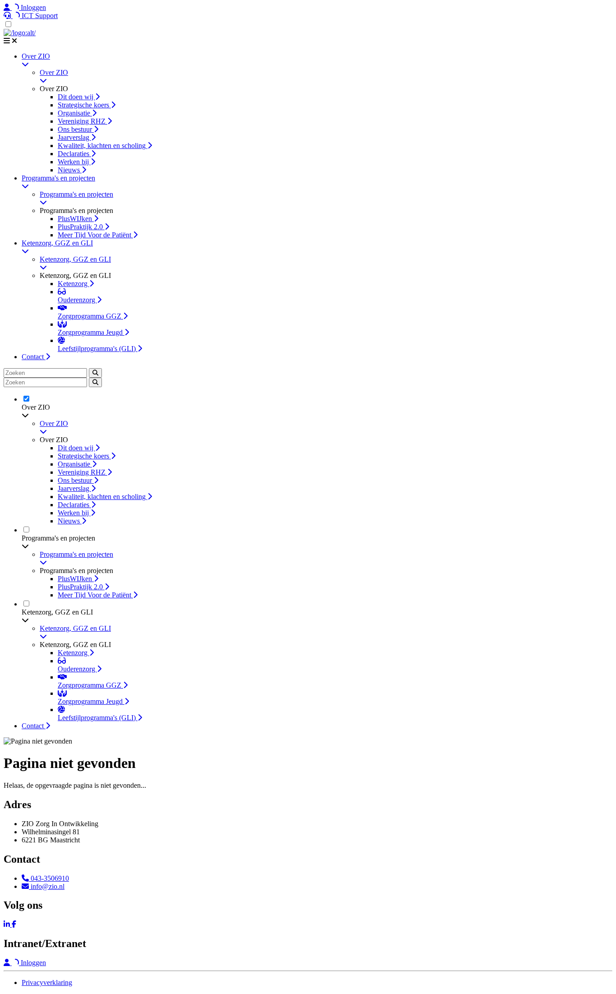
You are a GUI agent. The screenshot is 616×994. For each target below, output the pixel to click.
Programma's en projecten (58, 178)
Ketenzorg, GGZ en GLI (57, 243)
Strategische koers (84, 105)
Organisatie (75, 113)
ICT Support (39, 15)
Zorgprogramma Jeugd (91, 332)
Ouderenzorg (77, 300)
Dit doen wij (76, 97)
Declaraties (74, 153)
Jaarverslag (74, 137)
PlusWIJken (76, 218)
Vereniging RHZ (82, 121)
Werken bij (74, 162)
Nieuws (70, 170)
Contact (34, 357)
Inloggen (32, 7)
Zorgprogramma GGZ (90, 316)
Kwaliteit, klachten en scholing (102, 145)
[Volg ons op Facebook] (14, 924)
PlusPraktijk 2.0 (81, 227)
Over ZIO (36, 56)
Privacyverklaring (47, 982)
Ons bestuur (76, 129)
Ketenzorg (73, 283)
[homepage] (20, 33)
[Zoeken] (95, 373)
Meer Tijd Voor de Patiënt (95, 235)
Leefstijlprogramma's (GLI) (98, 348)
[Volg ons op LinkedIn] (8, 924)
